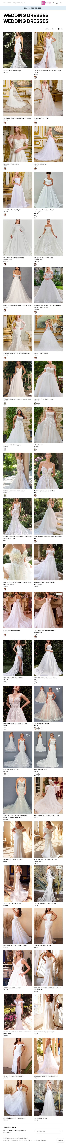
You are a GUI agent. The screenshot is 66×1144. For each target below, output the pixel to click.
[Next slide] (60, 50)
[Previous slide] (36, 50)
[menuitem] (25, 3)
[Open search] (53, 3)
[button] (54, 29)
